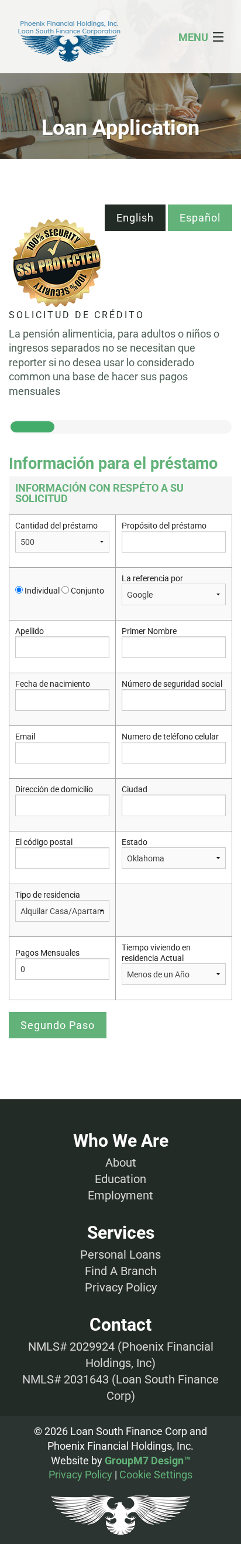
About (120, 1163)
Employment (120, 1195)
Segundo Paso (57, 1025)
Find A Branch (121, 1271)
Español (200, 218)
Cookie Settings (155, 1475)
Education (120, 1179)
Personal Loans (120, 1255)
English (135, 218)
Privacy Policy (121, 1287)
